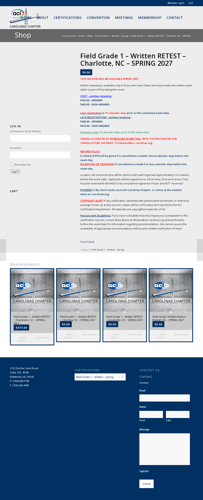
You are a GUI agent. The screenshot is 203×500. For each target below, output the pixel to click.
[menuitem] (176, 3)
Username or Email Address (25, 131)
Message (144, 429)
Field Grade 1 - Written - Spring (107, 249)
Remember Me (22, 164)
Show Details (42, 337)
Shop (23, 34)
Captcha (143, 471)
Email (143, 390)
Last (168, 420)
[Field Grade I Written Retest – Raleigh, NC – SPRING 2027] (3, 250)
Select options (22, 339)
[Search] (189, 17)
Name (144, 406)
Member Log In (176, 2)
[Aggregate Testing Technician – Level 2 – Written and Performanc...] (200, 250)
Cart (191, 2)
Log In (15, 171)
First (142, 420)
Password (15, 148)
